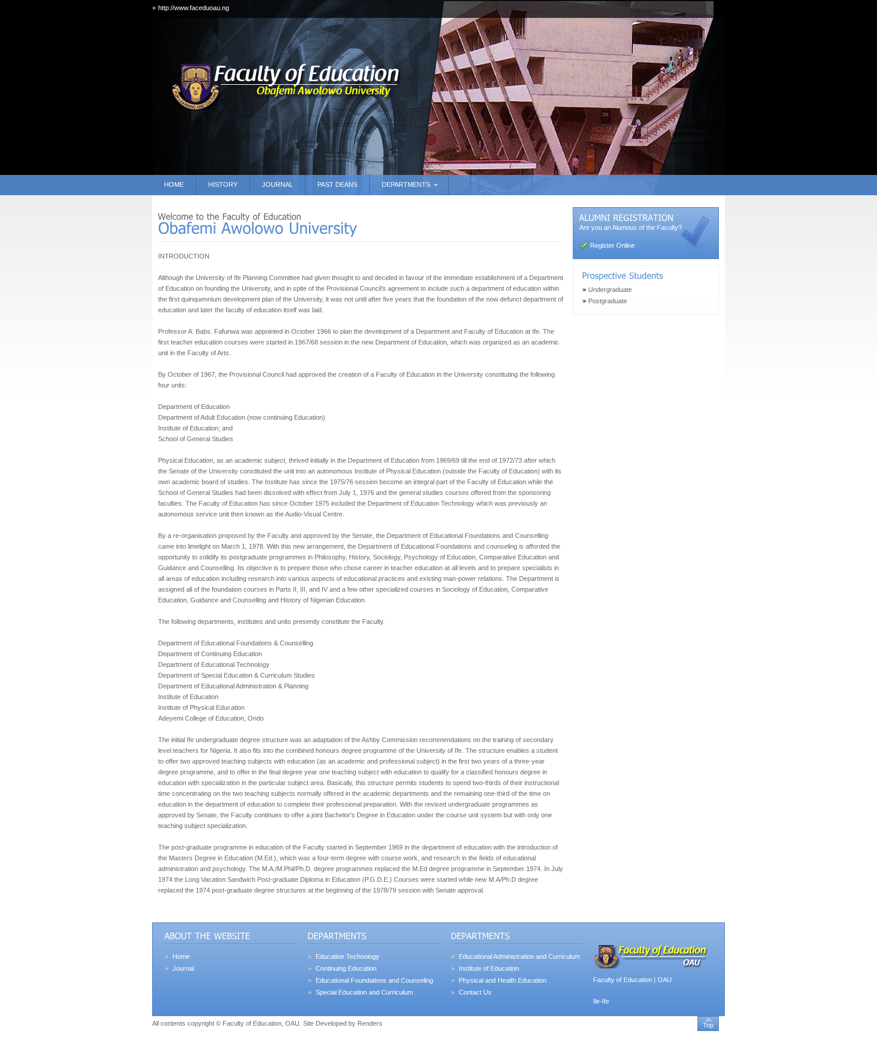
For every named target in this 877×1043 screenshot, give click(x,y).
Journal (277, 184)
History (222, 184)
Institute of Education (489, 968)
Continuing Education (346, 968)
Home (174, 184)
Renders (369, 1023)
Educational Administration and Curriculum (519, 956)
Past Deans (337, 184)
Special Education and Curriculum (364, 992)
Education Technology (347, 956)
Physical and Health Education (502, 980)
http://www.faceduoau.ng (193, 7)
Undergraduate (610, 289)
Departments (406, 184)
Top (708, 1025)
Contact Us (475, 992)
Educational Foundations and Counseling (374, 980)
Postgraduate (607, 300)
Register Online (612, 245)
